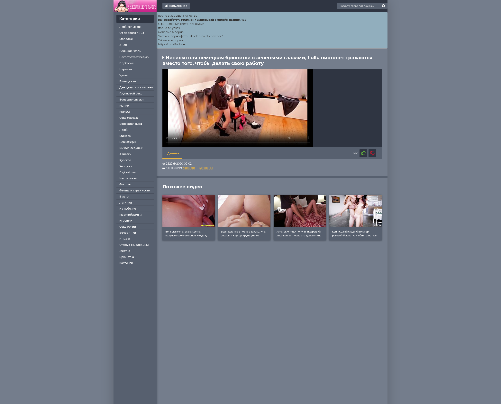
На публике (127, 208)
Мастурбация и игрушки (130, 217)
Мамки (124, 105)
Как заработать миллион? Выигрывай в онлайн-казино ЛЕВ (202, 20)
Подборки (126, 63)
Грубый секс (128, 172)
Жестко (124, 251)
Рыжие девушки (131, 148)
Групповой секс (130, 93)
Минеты (125, 136)
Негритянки (128, 178)
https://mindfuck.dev (172, 44)
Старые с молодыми (134, 245)
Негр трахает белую (134, 57)
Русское (125, 160)
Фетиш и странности (134, 190)
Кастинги (126, 263)
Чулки (123, 75)
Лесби (124, 130)
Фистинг (125, 184)
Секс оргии (127, 226)
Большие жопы (130, 51)
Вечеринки (127, 232)
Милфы (124, 111)
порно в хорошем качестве (177, 15)
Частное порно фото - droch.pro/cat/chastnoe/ (190, 36)
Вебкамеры (127, 142)
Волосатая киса (130, 124)
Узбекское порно (170, 40)
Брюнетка (126, 257)
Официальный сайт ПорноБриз (181, 24)
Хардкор (125, 166)
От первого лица (131, 33)
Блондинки (127, 81)
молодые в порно (171, 32)
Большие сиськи (131, 99)
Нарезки (125, 69)
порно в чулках (169, 28)
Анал (123, 45)
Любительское (130, 27)
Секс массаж (128, 117)
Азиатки (125, 154)
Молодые (126, 39)
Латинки (125, 202)
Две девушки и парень (136, 87)
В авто (124, 196)
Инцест (124, 239)
